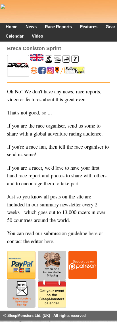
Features (88, 26)
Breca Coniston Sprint (34, 48)
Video (37, 36)
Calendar (15, 36)
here (93, 233)
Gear (110, 26)
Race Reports (58, 26)
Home (11, 26)
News (31, 26)
